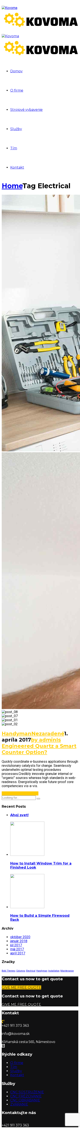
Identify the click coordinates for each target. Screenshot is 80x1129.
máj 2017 (17, 949)
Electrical (30, 970)
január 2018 (18, 941)
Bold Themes (8, 970)
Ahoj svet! (19, 815)
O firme (16, 90)
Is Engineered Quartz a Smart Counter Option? (39, 746)
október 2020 (20, 937)
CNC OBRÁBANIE (25, 1100)
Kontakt (17, 167)
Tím (13, 148)
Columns (20, 970)
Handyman (16, 733)
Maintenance (67, 970)
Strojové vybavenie (26, 110)
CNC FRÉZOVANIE (26, 1096)
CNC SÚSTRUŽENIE (27, 1092)
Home (12, 186)
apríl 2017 (17, 953)
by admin (43, 740)
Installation (54, 970)
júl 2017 (16, 945)
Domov (16, 71)
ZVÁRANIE (19, 1104)
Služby (16, 129)
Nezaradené (47, 733)
